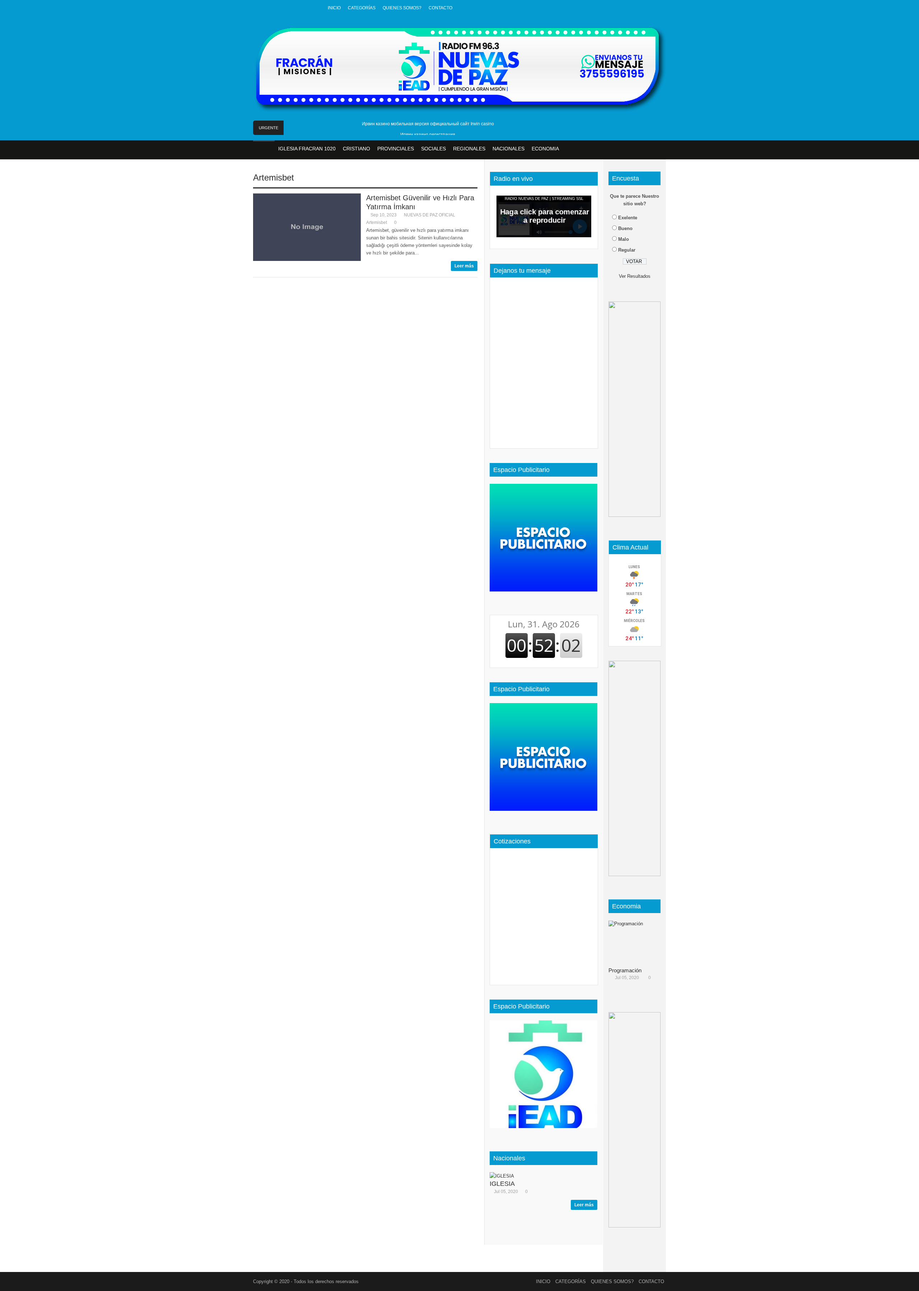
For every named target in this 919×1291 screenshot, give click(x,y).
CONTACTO (440, 7)
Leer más (464, 265)
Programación (625, 970)
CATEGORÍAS (361, 7)
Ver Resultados (634, 276)
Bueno (625, 228)
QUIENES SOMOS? (402, 7)
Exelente (627, 217)
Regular (626, 250)
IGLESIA (502, 1183)
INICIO (334, 7)
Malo (623, 239)
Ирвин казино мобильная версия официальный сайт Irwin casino (428, 123)
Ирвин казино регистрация (427, 134)
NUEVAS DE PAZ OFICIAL (429, 214)
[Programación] (637, 942)
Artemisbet (273, 177)
